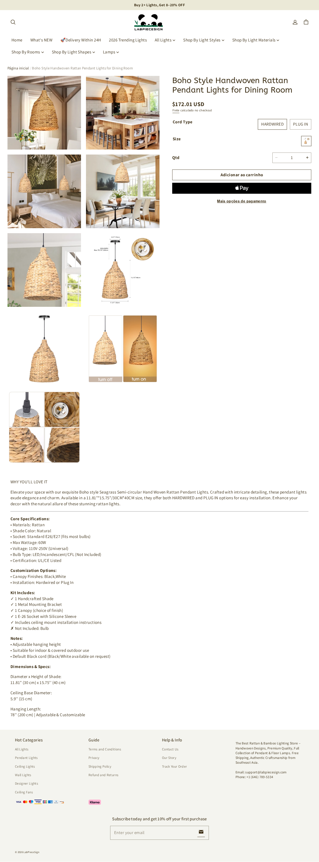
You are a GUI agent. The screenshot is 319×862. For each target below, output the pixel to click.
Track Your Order (174, 766)
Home (16, 40)
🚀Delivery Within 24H (80, 40)
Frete (175, 110)
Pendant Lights (26, 757)
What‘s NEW (41, 40)
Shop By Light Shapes (71, 52)
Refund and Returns (103, 775)
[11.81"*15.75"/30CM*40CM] (306, 141)
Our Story (169, 757)
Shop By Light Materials (254, 40)
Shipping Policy (99, 766)
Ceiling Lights (25, 766)
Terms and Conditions (104, 749)
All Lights (163, 40)
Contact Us (170, 749)
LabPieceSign (31, 852)
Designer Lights (26, 783)
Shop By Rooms (25, 52)
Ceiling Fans (24, 792)
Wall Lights (23, 775)
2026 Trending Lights (128, 40)
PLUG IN (300, 124)
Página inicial (18, 68)
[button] (12, 22)
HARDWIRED (272, 124)
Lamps (109, 52)
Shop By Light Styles (202, 40)
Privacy (93, 757)
